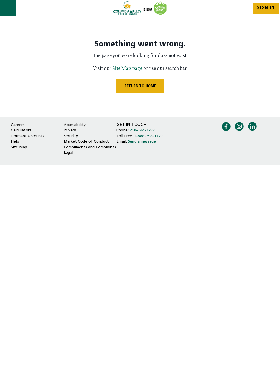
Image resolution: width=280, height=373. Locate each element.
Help (15, 142)
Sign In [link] (266, 8)
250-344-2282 (142, 130)
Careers (17, 125)
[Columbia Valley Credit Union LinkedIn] (252, 125)
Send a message (142, 142)
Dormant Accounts (27, 136)
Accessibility (75, 125)
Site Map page (127, 68)
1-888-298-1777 (148, 136)
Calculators (21, 130)
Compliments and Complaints (90, 147)
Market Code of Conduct (86, 142)
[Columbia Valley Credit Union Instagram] (239, 125)
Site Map (19, 147)
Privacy (70, 130)
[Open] (8, 8)
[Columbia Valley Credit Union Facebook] (226, 125)
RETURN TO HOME (140, 86)
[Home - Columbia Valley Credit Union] (140, 8)
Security (71, 136)
